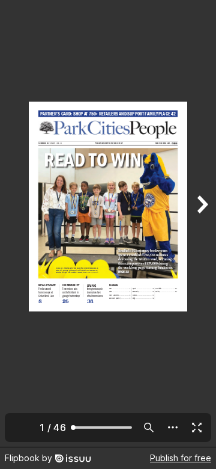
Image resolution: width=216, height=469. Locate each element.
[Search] (149, 427)
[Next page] (201, 223)
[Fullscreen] (197, 427)
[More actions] (173, 427)
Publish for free (180, 458)
